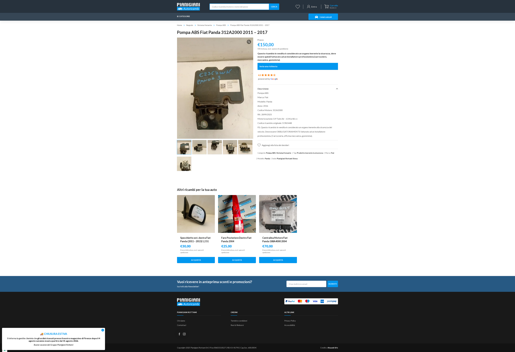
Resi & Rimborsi (237, 325)
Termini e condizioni (239, 321)
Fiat (332, 153)
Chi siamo (181, 321)
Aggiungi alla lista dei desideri (275, 145)
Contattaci (181, 325)
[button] (249, 42)
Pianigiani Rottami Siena (287, 159)
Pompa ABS (221, 25)
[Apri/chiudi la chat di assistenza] (508, 345)
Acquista (196, 260)
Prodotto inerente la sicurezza (310, 153)
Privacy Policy (290, 321)
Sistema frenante (204, 25)
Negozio (189, 25)
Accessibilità (289, 325)
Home (179, 25)
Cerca (274, 6)
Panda (267, 159)
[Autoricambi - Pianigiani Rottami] (188, 6)
